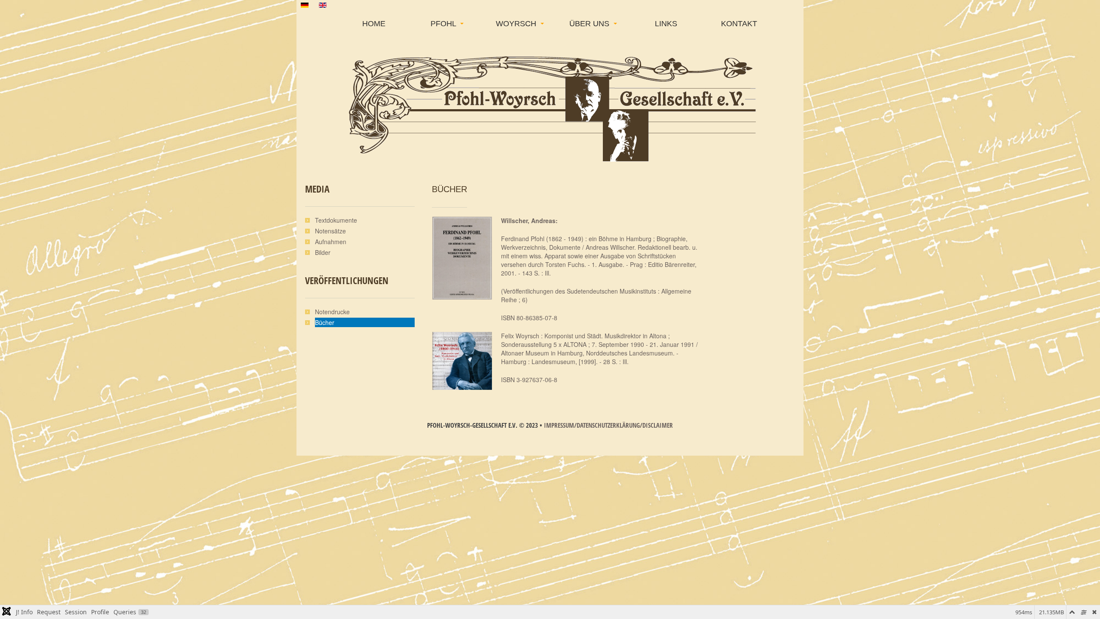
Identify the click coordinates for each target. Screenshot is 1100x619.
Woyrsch (517, 23)
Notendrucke (332, 311)
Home (373, 23)
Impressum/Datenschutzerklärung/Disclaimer (608, 425)
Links (666, 23)
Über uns (590, 23)
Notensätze (330, 231)
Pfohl (444, 23)
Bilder (322, 252)
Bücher (449, 189)
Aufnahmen (330, 241)
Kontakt (739, 23)
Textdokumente (336, 220)
